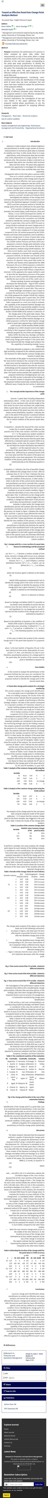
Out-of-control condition (11, 119)
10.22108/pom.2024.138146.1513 (16, 44)
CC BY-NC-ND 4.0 (28, 1464)
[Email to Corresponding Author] (28, 26)
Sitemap (7, 1446)
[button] (23, 1490)
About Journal (9, 1432)
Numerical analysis (30, 116)
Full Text (9, 137)
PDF (9, 1378)
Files (7, 1368)
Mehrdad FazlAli (7, 30)
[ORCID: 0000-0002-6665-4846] (14, 29)
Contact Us (8, 1443)
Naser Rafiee (6, 26)
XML (6, 1374)
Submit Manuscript (11, 1439)
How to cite (10, 1391)
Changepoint (6, 116)
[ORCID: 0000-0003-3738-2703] (30, 26)
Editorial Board (9, 1436)
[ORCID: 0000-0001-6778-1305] (12, 26)
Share (8, 1384)
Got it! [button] (6, 1495)
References (10, 1345)
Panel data (17, 116)
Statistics (10, 1398)
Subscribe (39, 1485)
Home (6, 1429)
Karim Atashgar (21, 26)
